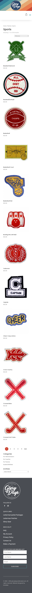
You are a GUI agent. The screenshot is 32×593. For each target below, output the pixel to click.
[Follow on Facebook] (4, 505)
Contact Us (7, 541)
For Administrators (8, 456)
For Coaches (6, 459)
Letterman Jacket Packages (13, 515)
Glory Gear (7, 522)
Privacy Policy (8, 537)
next (25, 449)
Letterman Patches (10, 518)
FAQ (4, 530)
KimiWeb (5, 585)
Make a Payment (9, 544)
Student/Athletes (8, 464)
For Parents (6, 462)
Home (4, 26)
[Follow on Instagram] (8, 505)
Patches (9, 26)
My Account (7, 534)
